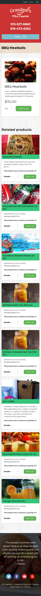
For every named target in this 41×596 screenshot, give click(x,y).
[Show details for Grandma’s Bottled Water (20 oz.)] (20, 243)
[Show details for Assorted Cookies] (20, 144)
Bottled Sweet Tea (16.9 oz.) (17, 305)
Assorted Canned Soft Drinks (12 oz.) (20, 207)
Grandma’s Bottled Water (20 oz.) (18, 256)
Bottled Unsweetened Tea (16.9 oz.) (20, 353)
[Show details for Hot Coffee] (20, 389)
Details (7, 177)
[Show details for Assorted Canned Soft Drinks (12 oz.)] (20, 194)
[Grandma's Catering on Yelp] (32, 576)
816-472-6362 (20, 28)
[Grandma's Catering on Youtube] (24, 576)
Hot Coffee (8, 401)
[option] (20, 557)
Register (25, 2)
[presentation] (20, 12)
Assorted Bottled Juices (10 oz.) (19, 454)
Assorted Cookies (12, 157)
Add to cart (23, 108)
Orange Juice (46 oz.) (14, 501)
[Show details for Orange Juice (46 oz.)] (20, 489)
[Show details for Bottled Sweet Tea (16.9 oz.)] (20, 293)
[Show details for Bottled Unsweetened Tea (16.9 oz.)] (20, 340)
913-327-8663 (20, 24)
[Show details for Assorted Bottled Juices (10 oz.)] (20, 442)
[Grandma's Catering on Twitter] (8, 576)
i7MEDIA (27, 587)
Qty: (6, 108)
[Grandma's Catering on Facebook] (16, 576)
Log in (31, 2)
